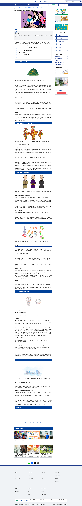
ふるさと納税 (43, 479)
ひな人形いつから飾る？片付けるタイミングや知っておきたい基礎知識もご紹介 (29, 422)
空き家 (29, 494)
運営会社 (44, 504)
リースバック (29, 488)
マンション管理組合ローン (31, 478)
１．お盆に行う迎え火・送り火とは (22, 48)
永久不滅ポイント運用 (17, 478)
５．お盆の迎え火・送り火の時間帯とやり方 (24, 56)
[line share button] (29, 463)
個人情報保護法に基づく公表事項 (19, 504)
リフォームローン (30, 475)
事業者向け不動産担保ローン (58, 475)
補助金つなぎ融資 (57, 476)
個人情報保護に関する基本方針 (27, 504)
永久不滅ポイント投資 (17, 476)
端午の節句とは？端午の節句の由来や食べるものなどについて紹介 (27, 411)
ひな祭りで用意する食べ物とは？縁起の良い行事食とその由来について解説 (28, 419)
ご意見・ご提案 (40, 504)
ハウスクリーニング (44, 488)
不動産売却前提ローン (30, 476)
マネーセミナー (43, 476)
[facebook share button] (32, 463)
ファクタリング (56, 479)
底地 (28, 491)
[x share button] (35, 463)
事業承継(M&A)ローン (57, 481)
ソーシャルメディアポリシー (35, 504)
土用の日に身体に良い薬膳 (20, 413)
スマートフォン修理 (44, 494)
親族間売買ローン (17, 491)
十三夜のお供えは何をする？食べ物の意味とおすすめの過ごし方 (26, 416)
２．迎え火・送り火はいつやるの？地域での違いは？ (25, 50)
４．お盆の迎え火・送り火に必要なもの (23, 54)
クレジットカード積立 (17, 475)
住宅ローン (16, 488)
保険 (42, 478)
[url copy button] (38, 463)
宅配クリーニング (43, 491)
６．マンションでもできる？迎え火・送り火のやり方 (25, 57)
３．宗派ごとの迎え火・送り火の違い (23, 52)
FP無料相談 (43, 475)
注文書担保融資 (56, 478)
